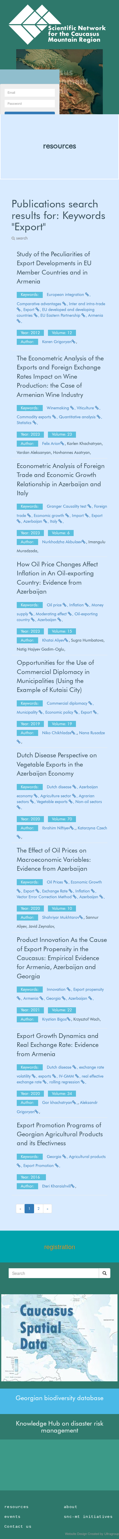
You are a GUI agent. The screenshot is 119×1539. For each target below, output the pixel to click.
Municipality (28, 712)
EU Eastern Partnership (60, 315)
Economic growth (49, 515)
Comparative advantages (39, 303)
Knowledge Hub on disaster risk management (59, 1427)
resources (59, 145)
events (12, 1516)
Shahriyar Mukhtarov (60, 917)
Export (29, 309)
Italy (54, 521)
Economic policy (59, 712)
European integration (66, 294)
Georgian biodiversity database (59, 1398)
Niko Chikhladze (56, 732)
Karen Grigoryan (57, 341)
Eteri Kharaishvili (56, 1186)
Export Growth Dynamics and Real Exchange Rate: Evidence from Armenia (57, 1045)
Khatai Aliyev (53, 640)
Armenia (31, 998)
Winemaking (58, 408)
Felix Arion (51, 443)
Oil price (55, 605)
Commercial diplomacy (67, 703)
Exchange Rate (55, 891)
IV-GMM (67, 1076)
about (70, 1507)
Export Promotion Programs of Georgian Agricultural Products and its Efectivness (60, 1134)
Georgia (54, 998)
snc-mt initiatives (88, 1516)
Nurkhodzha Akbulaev (62, 542)
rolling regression (65, 1082)
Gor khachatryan (57, 1102)
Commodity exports (34, 417)
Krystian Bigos (54, 1019)
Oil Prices (55, 882)
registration (59, 1246)
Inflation (77, 605)
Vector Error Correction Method (45, 896)
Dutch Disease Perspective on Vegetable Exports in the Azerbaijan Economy (57, 764)
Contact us (17, 1526)
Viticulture (86, 408)
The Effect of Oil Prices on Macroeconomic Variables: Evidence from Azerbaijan (54, 859)
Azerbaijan (33, 521)
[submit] (104, 1273)
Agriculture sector (56, 796)
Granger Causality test (67, 506)
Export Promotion (39, 1165)
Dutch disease (59, 787)
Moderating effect (52, 614)
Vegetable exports (53, 801)
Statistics (25, 422)
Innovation (57, 989)
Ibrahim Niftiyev (56, 828)
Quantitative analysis (78, 417)
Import (78, 515)
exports (45, 1076)
